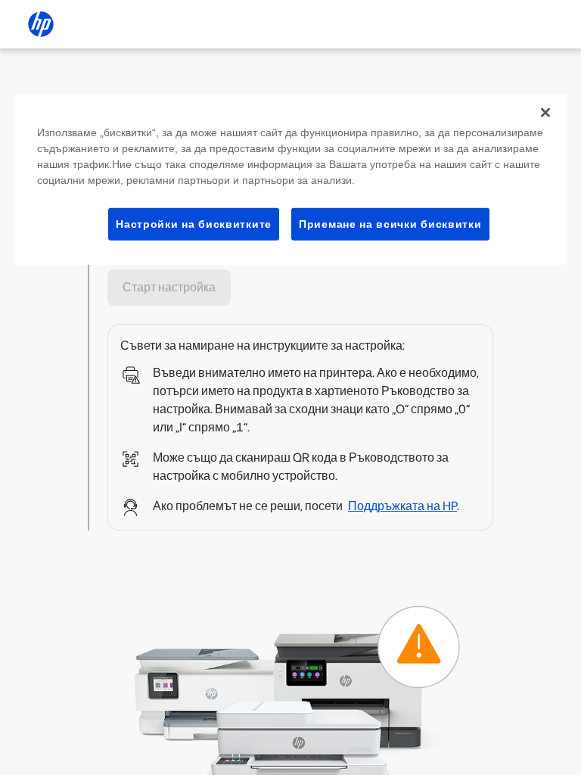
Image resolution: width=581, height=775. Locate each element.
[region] (290, 179)
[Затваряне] (545, 112)
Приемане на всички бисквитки (390, 223)
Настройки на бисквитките (194, 223)
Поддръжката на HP (402, 506)
